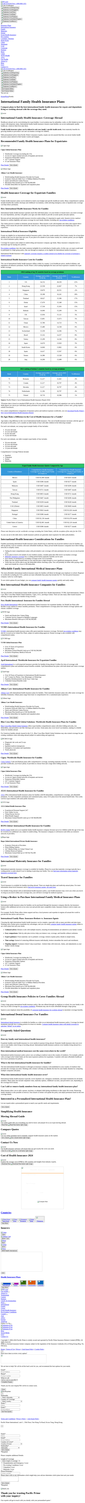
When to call (5, 1378)
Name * (3, 1403)
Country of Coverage (8, 1399)
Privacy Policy (21, 1419)
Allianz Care (5, 693)
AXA (2, 795)
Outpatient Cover (9, 1467)
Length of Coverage (7, 1459)
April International (7, 664)
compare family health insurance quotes (44, 580)
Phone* (3, 1374)
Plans (7, 96)
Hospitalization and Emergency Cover (15, 1463)
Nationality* (5, 1446)
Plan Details (5, 165)
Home (3, 96)
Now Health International (9, 604)
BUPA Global (5, 830)
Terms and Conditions (8, 1419)
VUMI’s (3, 631)
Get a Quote (13, 165)
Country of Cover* (7, 1442)
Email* (3, 1370)
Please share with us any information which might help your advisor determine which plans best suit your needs (37, 1475)
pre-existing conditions (70, 631)
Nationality (4, 1395)
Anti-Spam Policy (33, 1419)
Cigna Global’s (6, 762)
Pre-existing (13, 1465)
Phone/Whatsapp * (7, 1471)
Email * (3, 1407)
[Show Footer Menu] (5, 1303)
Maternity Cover (8, 1469)
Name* (3, 1434)
